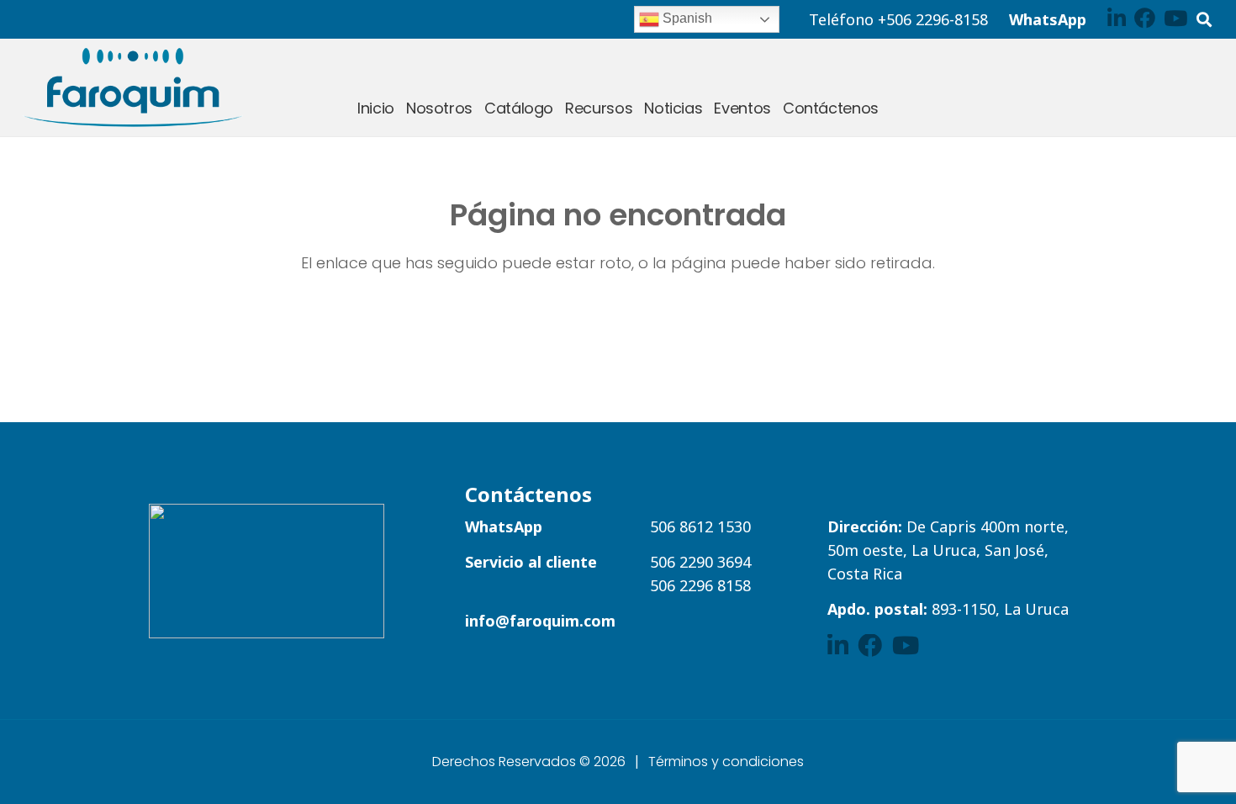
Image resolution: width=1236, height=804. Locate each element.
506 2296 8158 (700, 585)
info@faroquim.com (540, 621)
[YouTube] (1175, 18)
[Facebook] (1144, 18)
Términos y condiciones (726, 761)
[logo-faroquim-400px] (133, 87)
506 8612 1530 (700, 526)
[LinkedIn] (1116, 18)
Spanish (685, 18)
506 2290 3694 (700, 562)
